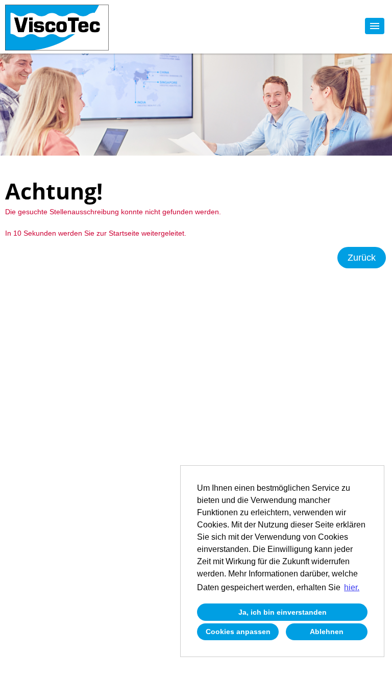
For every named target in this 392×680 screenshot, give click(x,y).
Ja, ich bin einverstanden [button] (282, 612)
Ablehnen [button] (327, 631)
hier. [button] (351, 587)
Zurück (362, 258)
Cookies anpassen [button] (238, 631)
